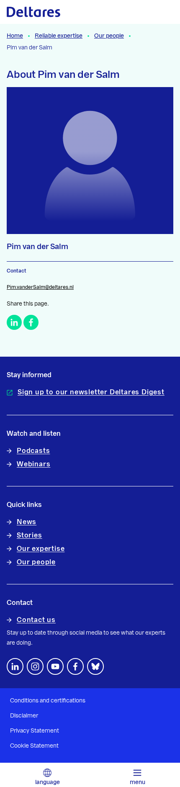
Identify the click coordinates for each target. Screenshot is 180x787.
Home (15, 36)
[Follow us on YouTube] (55, 666)
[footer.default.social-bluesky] (95, 666)
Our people (109, 36)
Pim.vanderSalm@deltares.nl (40, 287)
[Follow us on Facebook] (75, 666)
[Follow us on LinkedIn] (15, 666)
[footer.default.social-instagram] (35, 666)
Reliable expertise (58, 36)
